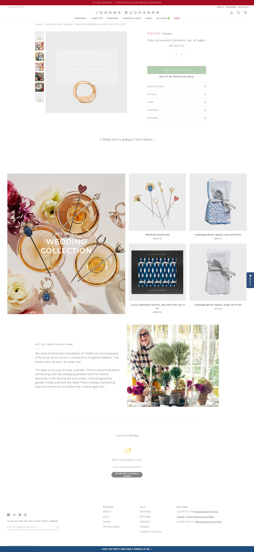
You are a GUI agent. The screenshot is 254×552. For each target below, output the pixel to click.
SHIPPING (153, 110)
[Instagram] (25, 514)
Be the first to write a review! (127, 474)
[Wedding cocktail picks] (157, 202)
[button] (80, 18)
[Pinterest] (20, 514)
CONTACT (145, 522)
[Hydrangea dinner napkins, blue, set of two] (218, 202)
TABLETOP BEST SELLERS (59, 24)
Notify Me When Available (176, 77)
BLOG (106, 517)
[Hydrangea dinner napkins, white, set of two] (218, 272)
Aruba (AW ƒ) (14, 7)
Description (155, 86)
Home (38, 24)
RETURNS (152, 118)
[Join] (55, 527)
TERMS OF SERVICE (151, 532)
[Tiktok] (14, 514)
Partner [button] (182, 507)
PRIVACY (144, 527)
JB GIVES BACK (111, 527)
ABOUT (107, 511)
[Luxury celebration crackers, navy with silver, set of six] (157, 272)
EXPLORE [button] (108, 507)
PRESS (106, 522)
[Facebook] (8, 514)
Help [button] (143, 507)
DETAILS (152, 94)
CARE (150, 102)
